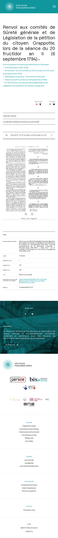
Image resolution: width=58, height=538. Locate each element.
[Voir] (39, 58)
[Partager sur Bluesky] (54, 104)
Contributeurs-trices (29, 435)
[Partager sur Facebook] (50, 104)
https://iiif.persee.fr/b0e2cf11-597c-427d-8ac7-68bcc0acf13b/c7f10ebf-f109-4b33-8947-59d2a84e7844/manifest (33, 281)
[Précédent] (26, 214)
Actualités (29, 441)
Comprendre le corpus (29, 485)
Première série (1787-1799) (16, 68)
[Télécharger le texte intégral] (40, 104)
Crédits (29, 531)
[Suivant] (32, 214)
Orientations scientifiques (29, 429)
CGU (29, 524)
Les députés (29, 463)
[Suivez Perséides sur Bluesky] (32, 314)
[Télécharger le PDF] (36, 104)
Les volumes (29, 460)
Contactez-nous (29, 510)
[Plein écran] (51, 135)
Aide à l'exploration (29, 488)
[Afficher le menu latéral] (6, 135)
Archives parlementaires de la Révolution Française (26, 64)
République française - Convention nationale (25, 77)
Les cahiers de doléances (29, 466)
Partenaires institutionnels (29, 432)
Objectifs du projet (29, 426)
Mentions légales (29, 528)
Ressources (29, 438)
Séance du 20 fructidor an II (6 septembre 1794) (26, 80)
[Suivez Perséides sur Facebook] (25, 314)
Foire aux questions (29, 491)
